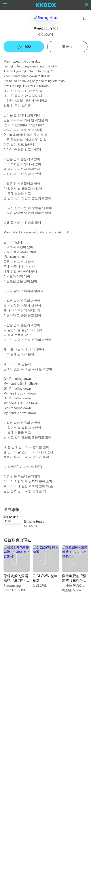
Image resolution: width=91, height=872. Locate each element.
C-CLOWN (45, 34)
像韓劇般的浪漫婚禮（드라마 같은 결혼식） (16, 580)
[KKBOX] (46, 5)
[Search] (86, 5)
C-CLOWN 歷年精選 (45, 578)
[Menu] (5, 5)
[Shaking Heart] (45, 17)
